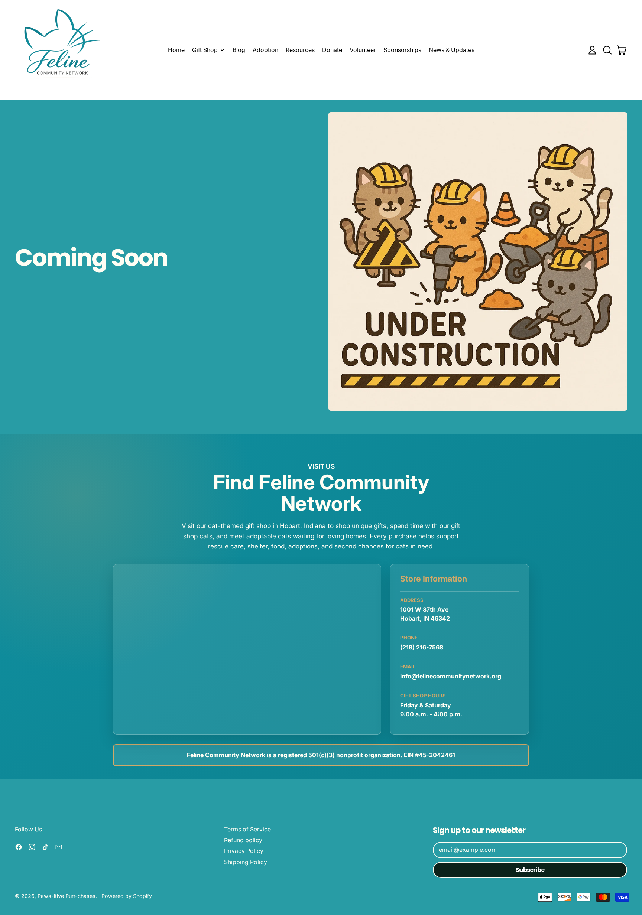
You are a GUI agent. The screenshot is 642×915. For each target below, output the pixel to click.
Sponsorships (402, 49)
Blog (239, 49)
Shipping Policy (245, 862)
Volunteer (363, 49)
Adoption (265, 49)
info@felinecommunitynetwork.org (450, 676)
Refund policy (243, 840)
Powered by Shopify (126, 896)
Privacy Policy (243, 850)
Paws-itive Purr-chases (66, 896)
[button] (607, 50)
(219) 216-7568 (421, 647)
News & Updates (451, 49)
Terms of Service (247, 829)
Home (176, 49)
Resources (300, 49)
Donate (332, 49)
